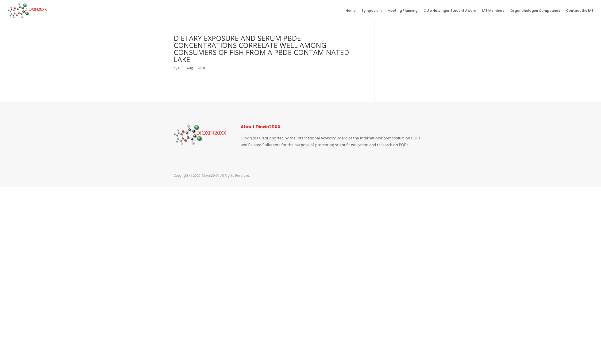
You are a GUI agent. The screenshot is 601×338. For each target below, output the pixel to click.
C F (180, 68)
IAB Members (493, 11)
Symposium (372, 11)
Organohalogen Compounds (535, 11)
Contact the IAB (579, 11)
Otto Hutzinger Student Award (450, 11)
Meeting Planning (403, 11)
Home (351, 11)
